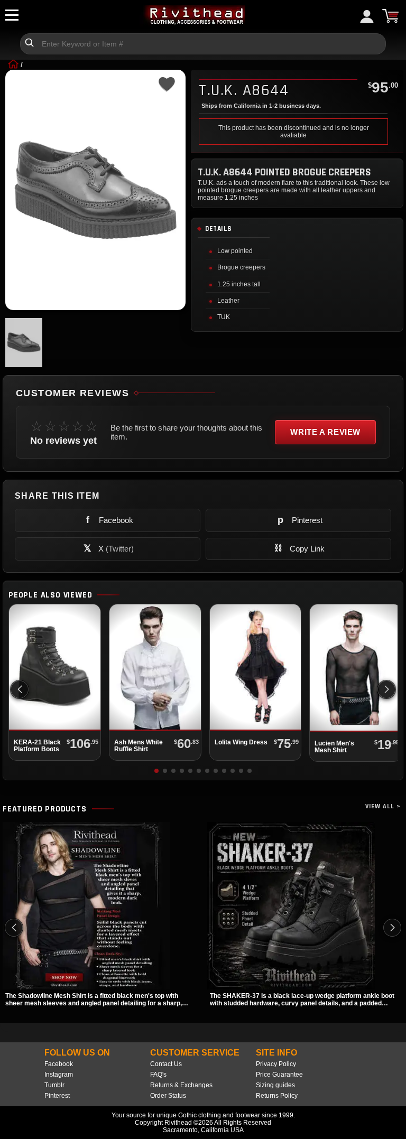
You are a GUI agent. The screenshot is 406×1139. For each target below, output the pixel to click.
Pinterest (57, 1095)
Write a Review (325, 431)
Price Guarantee (279, 1074)
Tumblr (54, 1085)
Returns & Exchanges (181, 1085)
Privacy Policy (276, 1064)
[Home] (13, 64)
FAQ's (158, 1074)
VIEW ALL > (383, 806)
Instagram (58, 1074)
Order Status (168, 1095)
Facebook (58, 1064)
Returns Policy (277, 1095)
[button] (386, 689)
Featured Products (45, 809)
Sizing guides (275, 1085)
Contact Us (166, 1064)
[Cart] (390, 15)
